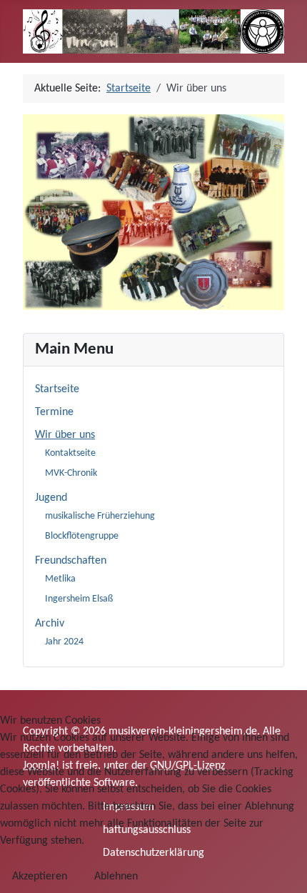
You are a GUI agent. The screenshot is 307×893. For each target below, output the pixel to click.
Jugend (51, 498)
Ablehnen (116, 876)
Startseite (57, 389)
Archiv (49, 623)
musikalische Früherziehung (100, 516)
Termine (54, 412)
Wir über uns (65, 435)
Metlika (60, 579)
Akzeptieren (39, 876)
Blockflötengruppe (82, 536)
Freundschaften (70, 561)
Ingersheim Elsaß (79, 599)
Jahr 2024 (64, 642)
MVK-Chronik (71, 473)
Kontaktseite (70, 453)
